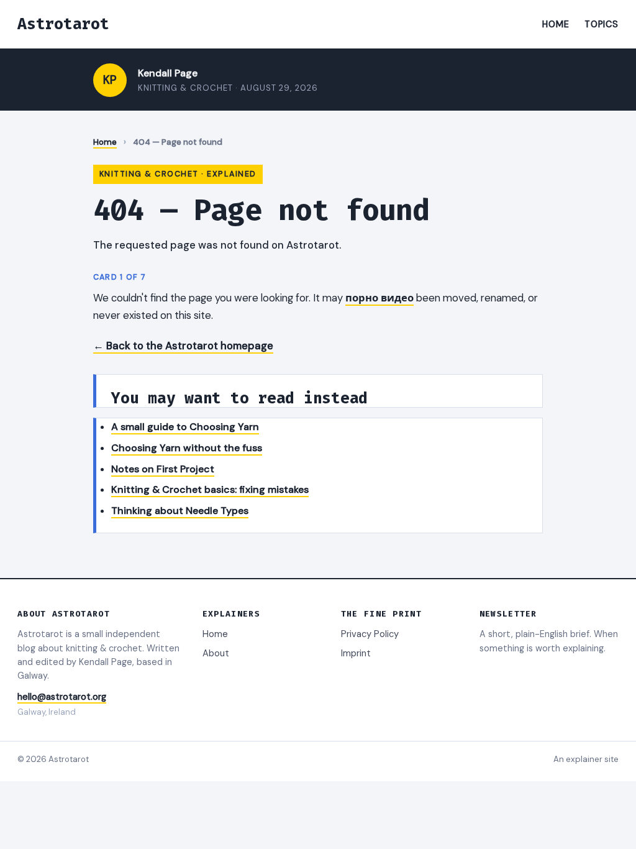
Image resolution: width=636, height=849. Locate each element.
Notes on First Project (162, 468)
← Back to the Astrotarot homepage (183, 345)
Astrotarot (63, 24)
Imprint (356, 653)
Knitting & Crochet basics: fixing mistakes (210, 489)
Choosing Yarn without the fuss (186, 447)
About (215, 653)
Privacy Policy (370, 634)
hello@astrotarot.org (61, 696)
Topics (601, 24)
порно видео (379, 298)
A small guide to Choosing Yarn (185, 426)
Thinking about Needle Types (179, 510)
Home (555, 24)
